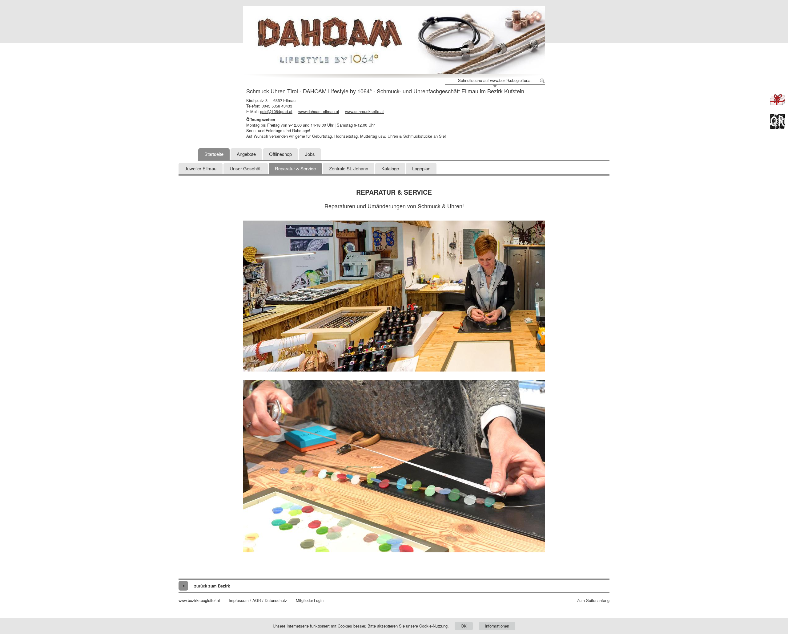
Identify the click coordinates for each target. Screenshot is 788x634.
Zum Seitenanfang (593, 600)
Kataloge (390, 168)
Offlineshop (280, 154)
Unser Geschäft (246, 168)
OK (464, 626)
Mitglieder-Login (310, 600)
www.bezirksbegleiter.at (199, 600)
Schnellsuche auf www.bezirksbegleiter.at (495, 80)
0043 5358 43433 (277, 106)
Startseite (213, 154)
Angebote (246, 154)
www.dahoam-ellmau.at (318, 111)
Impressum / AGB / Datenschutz (258, 600)
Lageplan (421, 168)
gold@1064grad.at (276, 111)
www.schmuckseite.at (364, 111)
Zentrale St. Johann (348, 168)
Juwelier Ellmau (200, 168)
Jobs (310, 154)
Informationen (497, 626)
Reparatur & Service (295, 168)
